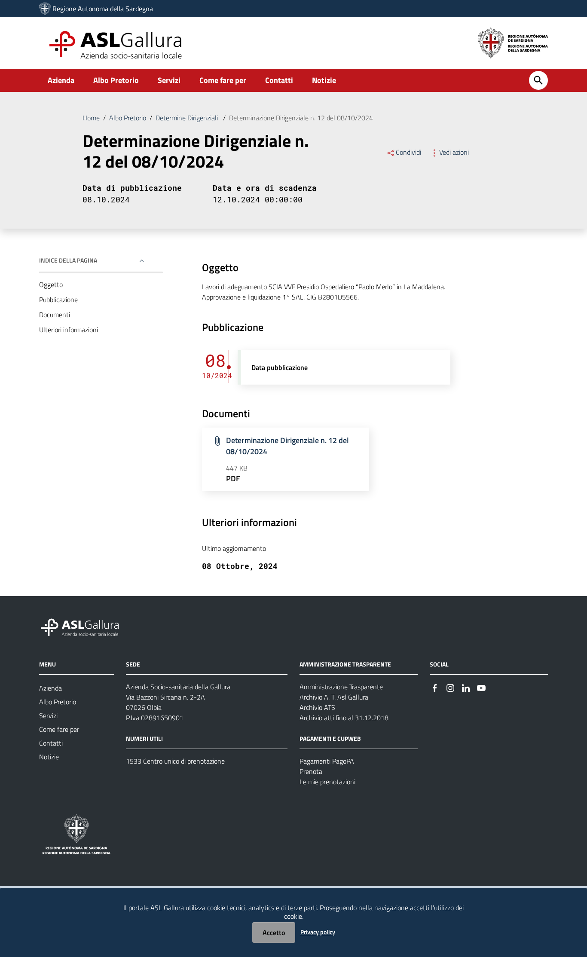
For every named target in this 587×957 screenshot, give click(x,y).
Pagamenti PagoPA (327, 761)
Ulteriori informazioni (68, 329)
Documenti (54, 314)
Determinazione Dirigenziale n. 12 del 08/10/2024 (287, 445)
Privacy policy (317, 931)
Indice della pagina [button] (68, 260)
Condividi (408, 152)
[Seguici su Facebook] (435, 687)
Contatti (279, 80)
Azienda (61, 80)
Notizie (324, 80)
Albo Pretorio (116, 80)
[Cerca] (538, 80)
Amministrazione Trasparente (341, 687)
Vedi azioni (454, 152)
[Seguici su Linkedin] (466, 687)
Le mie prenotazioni (327, 782)
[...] (83, 626)
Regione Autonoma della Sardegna (102, 8)
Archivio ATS (317, 707)
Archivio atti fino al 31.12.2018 (344, 717)
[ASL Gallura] (45, 8)
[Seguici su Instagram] (450, 687)
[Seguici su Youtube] (481, 687)
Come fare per (222, 80)
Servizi (169, 80)
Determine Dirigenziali (188, 118)
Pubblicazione (58, 299)
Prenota (311, 771)
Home (91, 118)
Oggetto (51, 284)
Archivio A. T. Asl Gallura (334, 697)
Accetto (274, 932)
